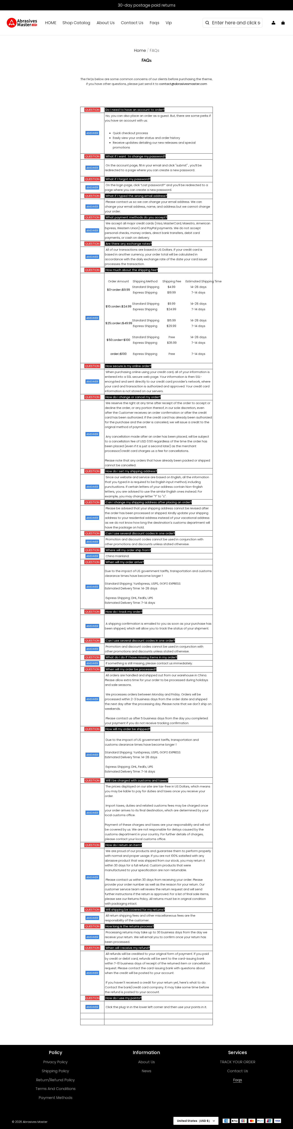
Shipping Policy (55, 1070)
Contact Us (132, 23)
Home (140, 50)
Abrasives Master (35, 1122)
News (146, 1070)
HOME (50, 23)
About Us (106, 23)
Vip (169, 23)
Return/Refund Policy (55, 1079)
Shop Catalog (76, 23)
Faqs (154, 23)
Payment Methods (55, 1097)
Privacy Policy (55, 1061)
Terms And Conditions (55, 1088)
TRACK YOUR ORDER (237, 1061)
